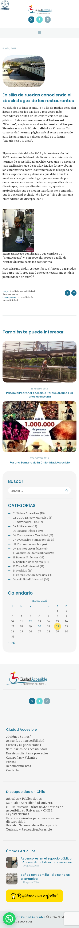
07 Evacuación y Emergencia (31, 539)
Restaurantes (10, 294)
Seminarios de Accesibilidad (26, 749)
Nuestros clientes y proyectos (27, 753)
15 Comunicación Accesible (30, 575)
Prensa (11, 762)
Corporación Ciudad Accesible (24, 917)
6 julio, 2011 (9, 48)
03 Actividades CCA (25, 522)
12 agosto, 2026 (31, 882)
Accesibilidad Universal (28, 579)
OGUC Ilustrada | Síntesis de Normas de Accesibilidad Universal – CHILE (34, 809)
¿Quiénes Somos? (18, 737)
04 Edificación (22, 526)
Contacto (12, 770)
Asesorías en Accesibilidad (25, 741)
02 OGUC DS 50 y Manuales (30, 517)
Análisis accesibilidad (22, 291)
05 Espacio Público (25, 530)
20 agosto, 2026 (31, 866)
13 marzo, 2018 (39, 388)
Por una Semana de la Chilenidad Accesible (39, 462)
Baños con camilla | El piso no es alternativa (45, 877)
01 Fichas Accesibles (26, 513)
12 (30, 621)
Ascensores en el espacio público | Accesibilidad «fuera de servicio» (46, 860)
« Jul (12, 642)
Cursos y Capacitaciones (23, 745)
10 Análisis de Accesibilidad (31, 553)
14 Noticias (20, 570)
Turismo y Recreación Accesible (29, 829)
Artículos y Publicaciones (24, 799)
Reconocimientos (18, 766)
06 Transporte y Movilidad (30, 535)
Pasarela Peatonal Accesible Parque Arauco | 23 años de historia (39, 395)
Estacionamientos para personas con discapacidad (33, 820)
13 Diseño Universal (26, 566)
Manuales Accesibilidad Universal (30, 803)
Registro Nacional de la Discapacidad (32, 825)
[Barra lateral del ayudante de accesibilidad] (5, 5)
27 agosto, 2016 (39, 458)
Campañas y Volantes (21, 757)
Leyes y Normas (17, 814)
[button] (9, 918)
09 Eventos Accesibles (27, 548)
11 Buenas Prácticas (26, 557)
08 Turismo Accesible (27, 544)
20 (39, 626)
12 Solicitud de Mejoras (28, 561)
